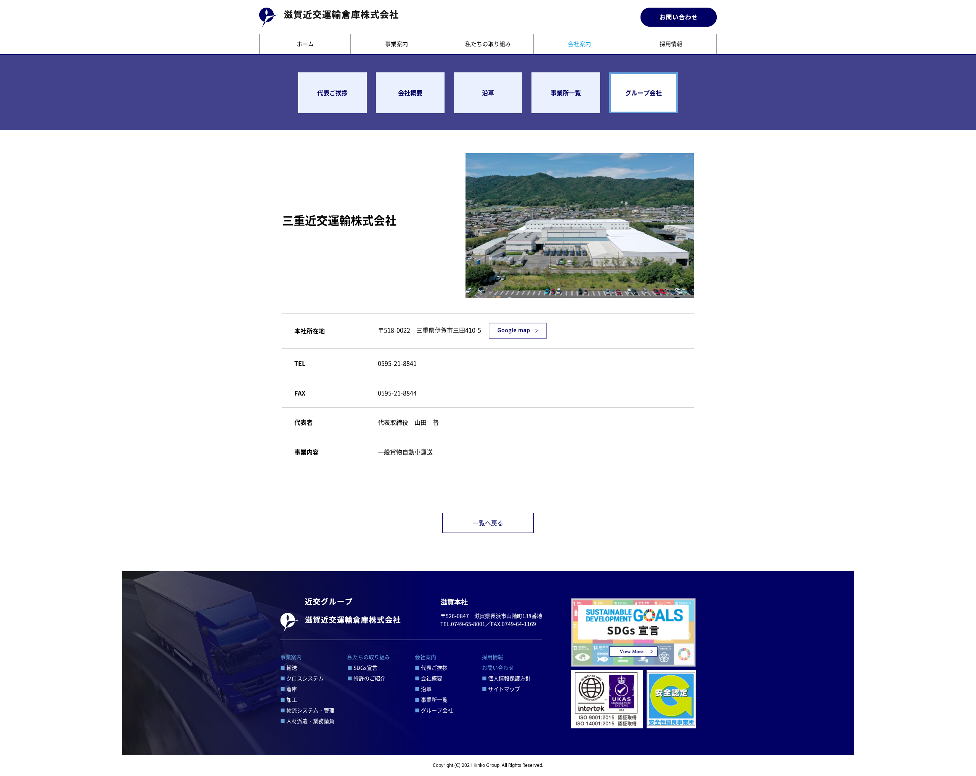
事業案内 (396, 44)
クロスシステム (302, 678)
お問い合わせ (498, 667)
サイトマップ (501, 689)
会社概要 (410, 92)
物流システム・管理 (307, 710)
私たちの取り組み (488, 44)
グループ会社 (643, 92)
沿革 (488, 92)
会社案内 (579, 44)
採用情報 (671, 44)
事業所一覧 (566, 92)
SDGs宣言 (362, 667)
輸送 (288, 667)
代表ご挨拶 (332, 92)
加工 (288, 699)
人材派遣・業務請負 (307, 721)
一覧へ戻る (488, 522)
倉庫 (288, 689)
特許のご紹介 (366, 678)
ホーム (305, 44)
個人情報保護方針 (506, 678)
